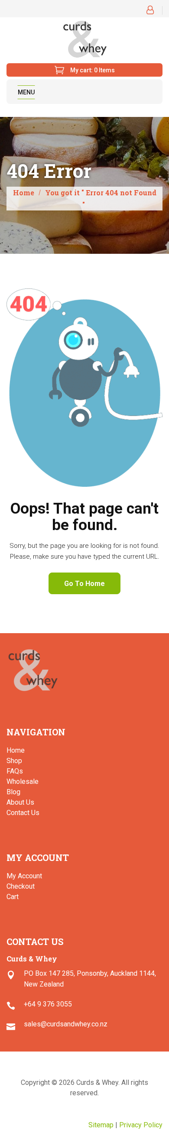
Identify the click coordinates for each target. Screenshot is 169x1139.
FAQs (14, 771)
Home (23, 192)
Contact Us (22, 813)
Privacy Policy (140, 1125)
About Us (20, 802)
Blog (13, 792)
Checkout (20, 886)
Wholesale (22, 781)
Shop (14, 761)
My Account (24, 876)
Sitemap (101, 1125)
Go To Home (84, 583)
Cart (12, 897)
